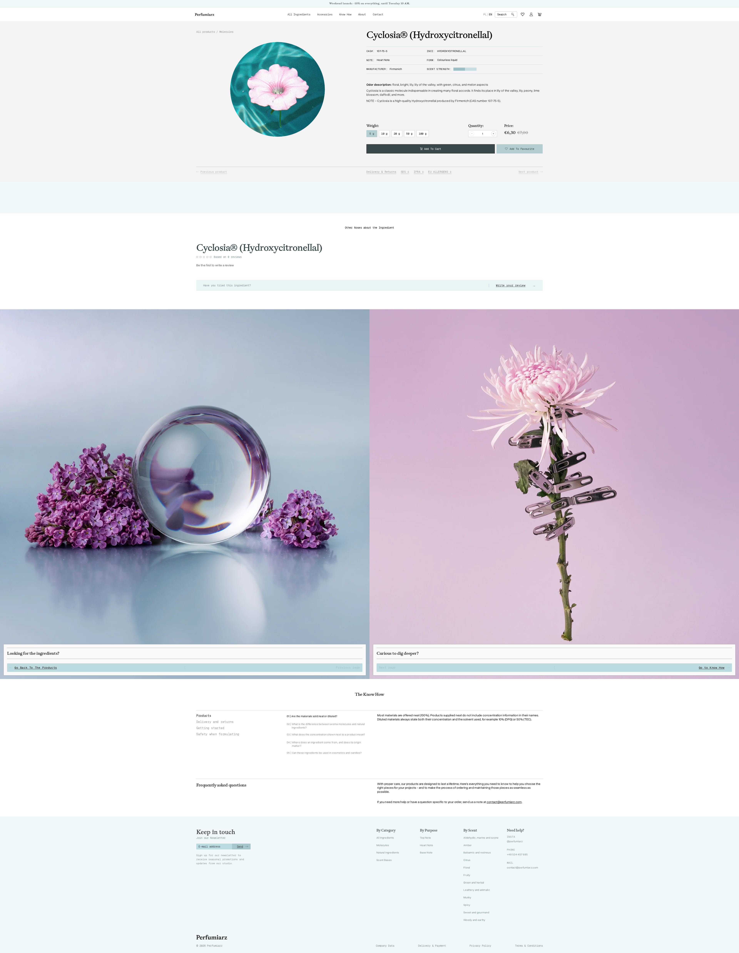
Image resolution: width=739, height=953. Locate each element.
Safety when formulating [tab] (217, 734)
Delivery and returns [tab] (215, 722)
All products (205, 32)
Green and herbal (473, 882)
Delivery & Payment (432, 945)
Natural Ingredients (387, 852)
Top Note (425, 838)
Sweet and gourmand (476, 912)
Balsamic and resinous (477, 852)
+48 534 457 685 (517, 854)
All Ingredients (385, 838)
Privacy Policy (480, 945)
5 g (372, 133)
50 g (409, 133)
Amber (467, 845)
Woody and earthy (474, 920)
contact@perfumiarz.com (504, 802)
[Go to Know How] (554, 494)
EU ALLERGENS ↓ (439, 172)
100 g (422, 133)
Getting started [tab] (210, 728)
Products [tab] (203, 716)
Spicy (466, 905)
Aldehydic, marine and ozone (481, 838)
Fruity (466, 875)
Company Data (385, 945)
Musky (467, 897)
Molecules (226, 32)
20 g (397, 133)
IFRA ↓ (419, 172)
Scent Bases (384, 860)
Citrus (467, 860)
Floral (466, 867)
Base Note (426, 852)
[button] (506, 14)
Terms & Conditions (529, 945)
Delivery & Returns (381, 172)
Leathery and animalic (476, 890)
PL (485, 14)
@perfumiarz (515, 841)
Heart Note (426, 845)
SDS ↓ (405, 172)
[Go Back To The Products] (185, 494)
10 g (384, 133)
